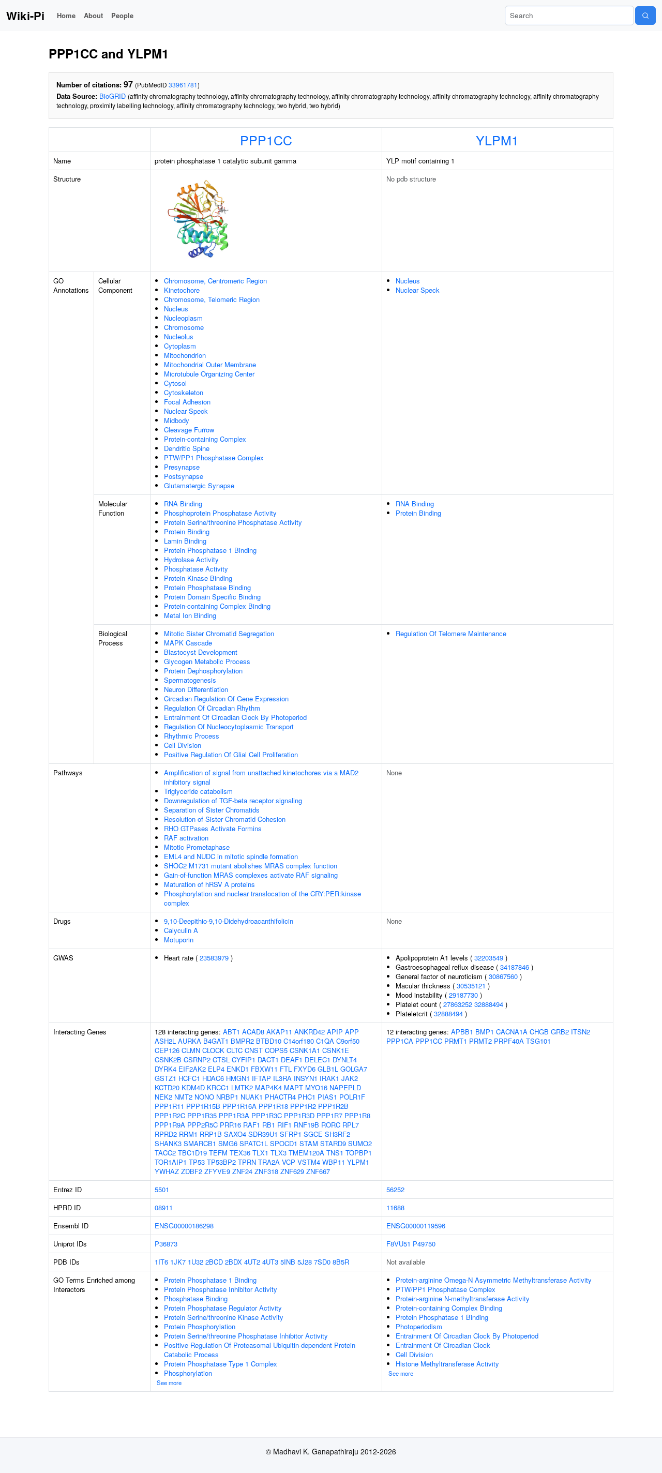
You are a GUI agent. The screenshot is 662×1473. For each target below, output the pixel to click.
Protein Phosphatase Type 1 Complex (220, 1364)
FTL (286, 1069)
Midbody (176, 420)
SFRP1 (291, 1134)
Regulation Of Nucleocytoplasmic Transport (229, 726)
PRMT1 (455, 1041)
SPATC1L (253, 1143)
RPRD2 (166, 1134)
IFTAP (261, 1078)
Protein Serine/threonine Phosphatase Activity (233, 522)
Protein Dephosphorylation (203, 670)
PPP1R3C (266, 1115)
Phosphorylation (188, 1373)
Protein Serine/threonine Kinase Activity (223, 1317)
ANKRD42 (309, 1031)
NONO (204, 1097)
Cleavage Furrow (189, 429)
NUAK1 (251, 1097)
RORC (330, 1125)
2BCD (214, 1262)
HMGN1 (238, 1078)
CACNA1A (512, 1031)
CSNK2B (168, 1059)
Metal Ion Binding (190, 615)
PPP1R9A (170, 1125)
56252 (395, 1189)
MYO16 (316, 1087)
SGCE (313, 1134)
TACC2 (165, 1153)
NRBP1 (227, 1097)
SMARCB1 (200, 1143)
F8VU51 (398, 1244)
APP (352, 1031)
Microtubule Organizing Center (209, 374)
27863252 (457, 1004)
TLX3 (278, 1153)
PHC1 (306, 1097)
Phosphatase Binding (196, 1298)
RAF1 (251, 1125)
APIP (335, 1031)
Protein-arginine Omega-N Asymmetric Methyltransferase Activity (494, 1280)
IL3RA (282, 1078)
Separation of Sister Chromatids (212, 810)
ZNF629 (292, 1171)
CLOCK (213, 1050)
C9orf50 (347, 1041)
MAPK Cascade (188, 643)
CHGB (539, 1031)
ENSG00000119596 (415, 1225)
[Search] (645, 15)
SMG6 (227, 1143)
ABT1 (231, 1031)
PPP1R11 (169, 1106)
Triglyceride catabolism (198, 791)
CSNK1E (335, 1050)
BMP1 (484, 1031)
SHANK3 (168, 1143)
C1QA (325, 1041)
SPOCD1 (283, 1143)
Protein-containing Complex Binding (217, 606)
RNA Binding (183, 503)
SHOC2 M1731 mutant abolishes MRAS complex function (250, 865)
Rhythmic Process (191, 736)
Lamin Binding (185, 541)
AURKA (189, 1041)
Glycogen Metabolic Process (207, 661)
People (122, 15)
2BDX (233, 1262)
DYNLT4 (345, 1059)
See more (169, 1382)
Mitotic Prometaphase (197, 847)
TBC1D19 (192, 1153)
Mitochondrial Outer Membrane (210, 364)
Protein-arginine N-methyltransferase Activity (463, 1298)
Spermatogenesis (190, 680)
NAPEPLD (345, 1087)
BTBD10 (268, 1041)
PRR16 (230, 1125)
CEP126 (167, 1050)
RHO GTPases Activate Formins (213, 828)
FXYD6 (304, 1069)
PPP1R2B (333, 1106)
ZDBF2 (191, 1171)
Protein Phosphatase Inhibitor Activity (220, 1289)
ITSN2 (580, 1031)
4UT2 (252, 1262)
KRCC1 (218, 1087)
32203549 (488, 958)
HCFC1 (189, 1078)
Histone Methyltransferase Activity (447, 1364)
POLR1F (352, 1097)
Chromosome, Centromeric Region (215, 280)
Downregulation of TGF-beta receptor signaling (233, 800)
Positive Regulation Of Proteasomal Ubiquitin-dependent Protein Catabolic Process (259, 1349)
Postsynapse (183, 476)
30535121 (471, 985)
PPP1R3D (299, 1115)
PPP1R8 (357, 1115)
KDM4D (193, 1087)
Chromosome (184, 327)
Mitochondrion (185, 355)
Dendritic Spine (186, 448)
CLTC (235, 1050)
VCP (288, 1162)
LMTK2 (242, 1087)
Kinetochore (182, 290)
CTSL (221, 1059)
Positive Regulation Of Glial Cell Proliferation (231, 754)
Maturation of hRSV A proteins (209, 884)
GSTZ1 (165, 1078)
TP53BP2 (221, 1162)
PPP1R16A (239, 1106)
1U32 (195, 1262)
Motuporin (178, 939)
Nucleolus (178, 336)
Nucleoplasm (183, 318)
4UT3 (270, 1262)
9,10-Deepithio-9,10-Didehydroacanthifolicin (228, 921)
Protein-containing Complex (205, 439)
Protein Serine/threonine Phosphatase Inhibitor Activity (246, 1336)
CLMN (191, 1050)
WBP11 (333, 1162)
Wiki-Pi (25, 15)
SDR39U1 (263, 1134)
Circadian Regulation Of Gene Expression (226, 698)
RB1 (268, 1125)
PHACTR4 (280, 1097)
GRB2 (560, 1031)
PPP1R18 (273, 1106)
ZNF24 (242, 1171)
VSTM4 (308, 1162)
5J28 (304, 1262)
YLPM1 (497, 139)
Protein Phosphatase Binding (207, 587)
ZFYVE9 (217, 1171)
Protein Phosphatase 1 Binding (210, 550)
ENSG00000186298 (184, 1225)
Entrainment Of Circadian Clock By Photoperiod (235, 717)
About (93, 15)
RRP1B (211, 1134)
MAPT (293, 1087)
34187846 (514, 967)
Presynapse (182, 467)
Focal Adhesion (187, 402)
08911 (164, 1207)
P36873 (166, 1244)
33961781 (183, 84)
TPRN (247, 1162)
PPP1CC (266, 139)
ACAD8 (253, 1031)
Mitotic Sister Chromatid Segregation (219, 633)
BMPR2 (242, 1041)
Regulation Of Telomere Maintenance (451, 633)
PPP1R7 (329, 1115)
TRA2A (269, 1162)
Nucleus (176, 308)
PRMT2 (480, 1041)
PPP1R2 (303, 1106)
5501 (162, 1189)
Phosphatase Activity (196, 569)
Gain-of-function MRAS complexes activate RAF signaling (251, 875)
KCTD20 (167, 1087)
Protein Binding (186, 531)
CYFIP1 (243, 1059)
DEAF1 (292, 1059)
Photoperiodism (419, 1326)
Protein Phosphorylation (199, 1326)
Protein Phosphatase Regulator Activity (223, 1308)
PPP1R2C (170, 1115)
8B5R (341, 1262)
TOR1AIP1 (171, 1162)
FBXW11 (264, 1069)
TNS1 (334, 1153)
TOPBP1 (358, 1153)
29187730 (463, 995)
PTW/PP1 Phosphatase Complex (214, 457)
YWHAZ (167, 1171)
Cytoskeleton (183, 392)
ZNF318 (266, 1171)
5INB (287, 1262)
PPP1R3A (234, 1115)
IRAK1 (329, 1078)
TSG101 (538, 1041)
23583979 (214, 958)
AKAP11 (279, 1031)
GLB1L (328, 1069)
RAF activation (186, 838)
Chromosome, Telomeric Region (212, 299)
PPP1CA (399, 1041)
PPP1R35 (202, 1115)
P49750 (424, 1244)
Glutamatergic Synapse (199, 485)
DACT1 (268, 1059)
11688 (395, 1207)
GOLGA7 (353, 1069)
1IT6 (161, 1262)
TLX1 (260, 1153)
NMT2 (183, 1097)
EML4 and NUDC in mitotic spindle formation (231, 856)
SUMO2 (360, 1143)
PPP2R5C (202, 1125)
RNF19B (306, 1125)
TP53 (197, 1162)
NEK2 (163, 1097)
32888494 (488, 1004)
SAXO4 (235, 1134)
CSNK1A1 (305, 1050)
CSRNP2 (197, 1059)
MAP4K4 (268, 1087)
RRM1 (188, 1134)
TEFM (218, 1153)
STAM (308, 1143)
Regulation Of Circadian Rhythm (212, 708)
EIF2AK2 (192, 1069)
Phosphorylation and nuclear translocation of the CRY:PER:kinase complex (262, 898)
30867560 (503, 976)
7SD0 (322, 1262)
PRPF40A (509, 1041)
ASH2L (165, 1041)
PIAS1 (327, 1097)
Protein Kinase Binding (198, 578)
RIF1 (284, 1125)
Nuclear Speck (186, 411)
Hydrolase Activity (191, 559)
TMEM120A (306, 1153)
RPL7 (350, 1125)
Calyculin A (181, 930)
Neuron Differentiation (196, 689)
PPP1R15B (203, 1106)
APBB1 (462, 1031)
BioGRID (112, 96)
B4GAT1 (216, 1041)
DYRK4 (165, 1069)
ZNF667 (318, 1171)
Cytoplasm (180, 346)
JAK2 (349, 1078)
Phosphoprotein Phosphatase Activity (220, 513)
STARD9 (333, 1143)
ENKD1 (238, 1069)
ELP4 (216, 1069)
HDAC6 (213, 1078)
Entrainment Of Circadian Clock (443, 1345)
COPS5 (276, 1050)
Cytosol (175, 383)
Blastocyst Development (200, 652)
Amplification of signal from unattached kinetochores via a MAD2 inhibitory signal (261, 777)
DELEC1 (317, 1059)
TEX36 (240, 1153)
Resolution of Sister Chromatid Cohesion (224, 819)
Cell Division (182, 745)
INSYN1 (306, 1078)
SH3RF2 (337, 1134)
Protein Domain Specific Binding (212, 597)
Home (66, 15)
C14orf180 (298, 1041)
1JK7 (178, 1262)
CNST (254, 1050)
